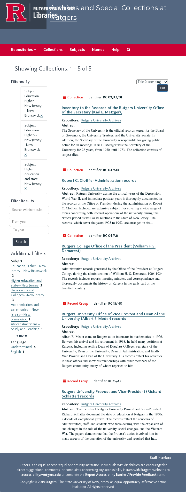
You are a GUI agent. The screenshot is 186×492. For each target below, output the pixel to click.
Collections (52, 50)
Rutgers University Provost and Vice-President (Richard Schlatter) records (111, 393)
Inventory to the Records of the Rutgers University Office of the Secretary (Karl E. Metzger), (113, 110)
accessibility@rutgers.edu (41, 475)
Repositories (22, 50)
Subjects (77, 50)
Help (115, 50)
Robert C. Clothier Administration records (99, 180)
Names (98, 50)
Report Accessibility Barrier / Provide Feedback (120, 475)
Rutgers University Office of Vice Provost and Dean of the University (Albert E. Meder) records (113, 316)
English (16, 352)
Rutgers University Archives (101, 120)
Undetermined (21, 347)
